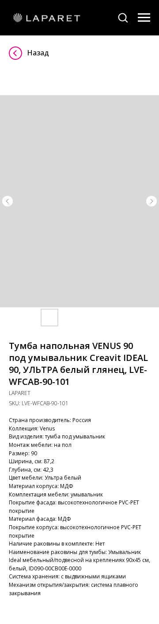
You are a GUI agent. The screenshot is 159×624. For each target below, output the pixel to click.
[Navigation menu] (144, 17)
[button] (122, 17)
